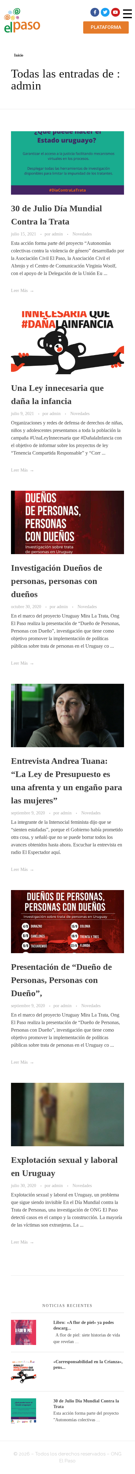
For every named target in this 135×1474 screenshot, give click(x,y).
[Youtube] (115, 12)
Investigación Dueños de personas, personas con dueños (56, 581)
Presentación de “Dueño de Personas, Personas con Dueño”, (61, 980)
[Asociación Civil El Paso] (22, 20)
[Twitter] (105, 12)
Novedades (82, 233)
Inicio (18, 55)
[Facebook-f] (94, 12)
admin (58, 233)
